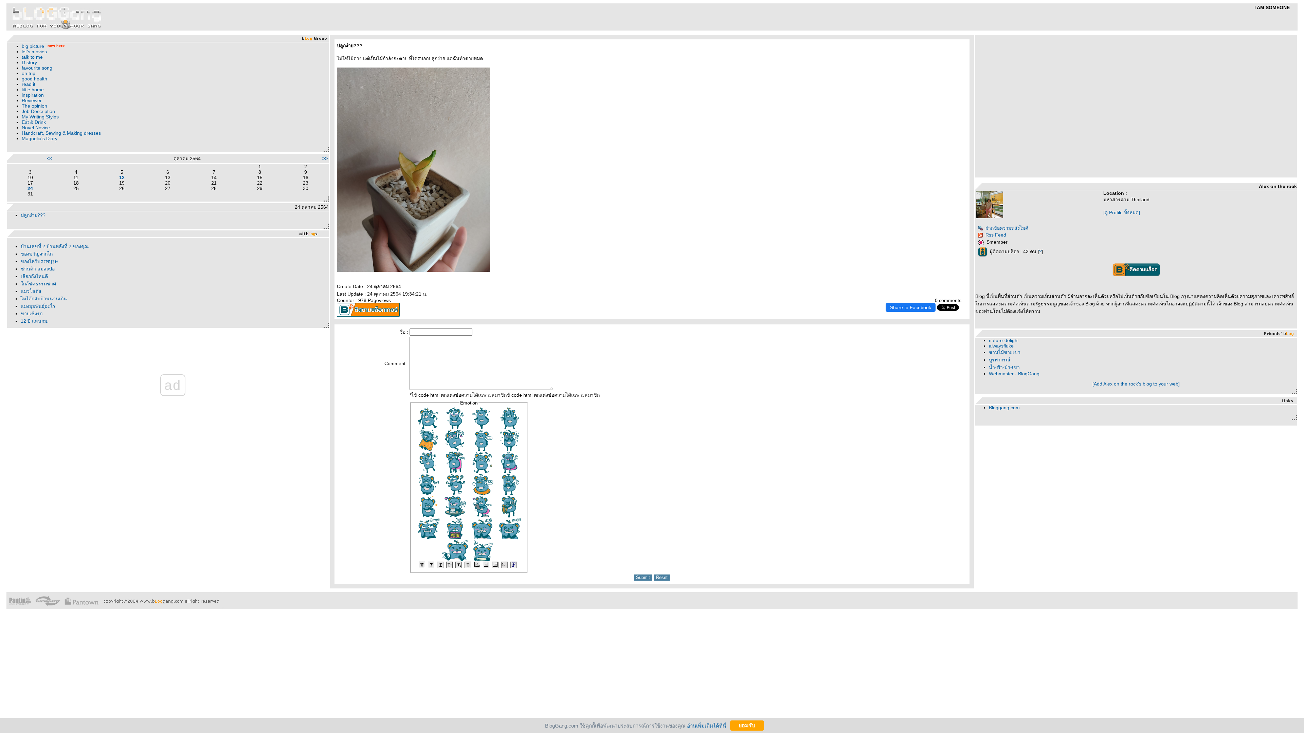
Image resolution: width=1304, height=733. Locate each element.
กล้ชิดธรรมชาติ (38, 283)
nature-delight (1004, 340)
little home (33, 89)
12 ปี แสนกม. (35, 321)
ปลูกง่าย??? (33, 215)
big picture (33, 46)
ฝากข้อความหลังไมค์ (1006, 228)
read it (28, 84)
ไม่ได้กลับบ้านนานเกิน (44, 298)
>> (325, 158)
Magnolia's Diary (39, 138)
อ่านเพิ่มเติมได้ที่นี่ (706, 725)
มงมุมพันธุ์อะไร (38, 306)
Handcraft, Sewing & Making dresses (61, 133)
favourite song (37, 68)
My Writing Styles (40, 116)
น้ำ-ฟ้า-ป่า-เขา (1004, 367)
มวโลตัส (31, 291)
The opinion (34, 106)
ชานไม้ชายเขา (1004, 352)
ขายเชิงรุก (31, 313)
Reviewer (32, 100)
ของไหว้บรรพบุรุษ (39, 261)
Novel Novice (36, 127)
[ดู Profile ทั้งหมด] (1121, 212)
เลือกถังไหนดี (34, 276)
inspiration (33, 95)
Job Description (38, 111)
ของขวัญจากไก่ (37, 254)
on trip (28, 73)
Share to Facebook (910, 307)
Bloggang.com (1004, 407)
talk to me (32, 57)
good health (34, 78)
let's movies (34, 51)
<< (49, 158)
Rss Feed (995, 235)
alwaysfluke (1001, 346)
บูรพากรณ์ (999, 359)
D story (29, 62)
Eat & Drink (34, 122)
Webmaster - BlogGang (1014, 373)
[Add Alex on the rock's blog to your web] (1136, 384)
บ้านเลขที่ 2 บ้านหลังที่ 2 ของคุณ (55, 246)
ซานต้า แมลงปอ (38, 268)
